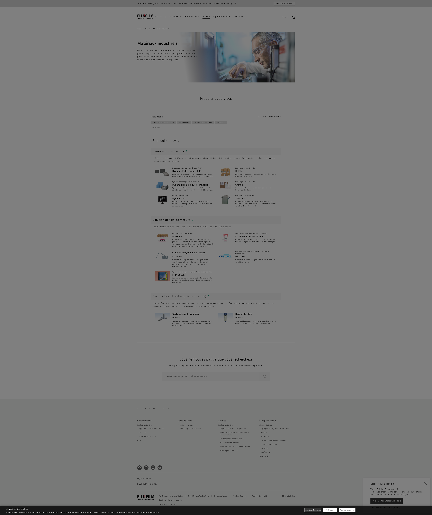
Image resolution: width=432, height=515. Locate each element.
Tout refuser (330, 510)
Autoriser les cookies (347, 510)
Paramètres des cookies (313, 510)
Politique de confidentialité (150, 512)
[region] (216, 510)
